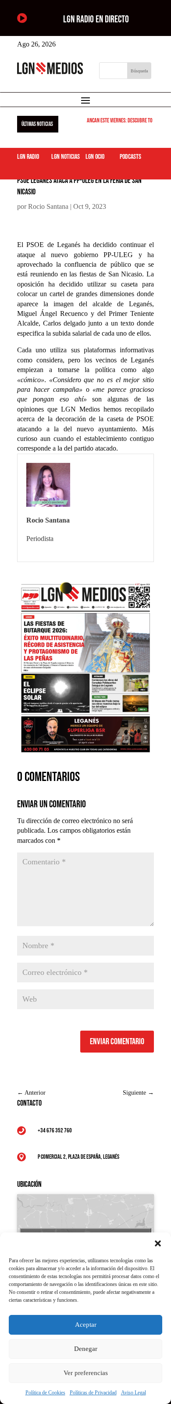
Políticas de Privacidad (93, 1393)
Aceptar (85, 1324)
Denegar (85, 1348)
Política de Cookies (45, 1393)
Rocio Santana (48, 206)
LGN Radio (28, 157)
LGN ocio (95, 157)
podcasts (130, 157)
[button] (157, 1243)
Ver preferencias (86, 1372)
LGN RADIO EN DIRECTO (96, 19)
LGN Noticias (65, 157)
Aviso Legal (133, 1393)
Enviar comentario (117, 1041)
